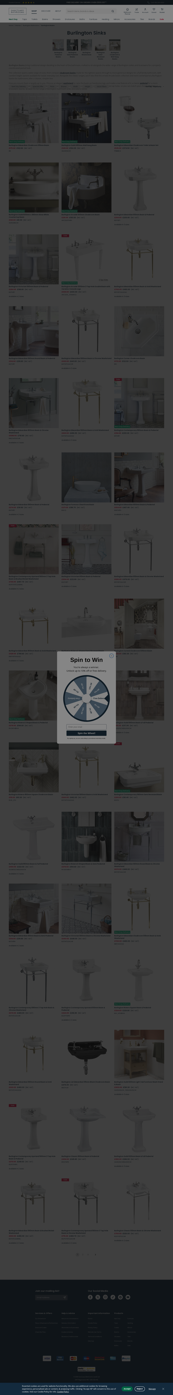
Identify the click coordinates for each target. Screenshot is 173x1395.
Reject (140, 1388)
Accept (127, 1388)
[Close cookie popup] (163, 1389)
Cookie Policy (63, 1391)
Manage (152, 1389)
